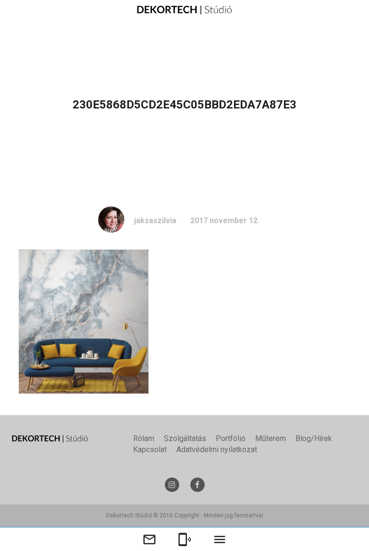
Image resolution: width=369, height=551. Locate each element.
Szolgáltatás (185, 438)
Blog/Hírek (313, 438)
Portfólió (231, 438)
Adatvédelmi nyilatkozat (216, 449)
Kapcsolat (150, 449)
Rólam (143, 438)
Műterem (270, 438)
